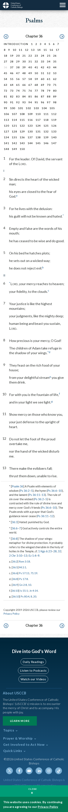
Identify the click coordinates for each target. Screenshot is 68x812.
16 (51, 49)
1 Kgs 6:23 (45, 551)
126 (53, 125)
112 (53, 114)
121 (14, 125)
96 (42, 102)
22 (30, 55)
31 (30, 61)
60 (42, 79)
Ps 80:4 (25, 596)
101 (20, 108)
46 (12, 73)
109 (30, 114)
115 (22, 119)
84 (24, 96)
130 (30, 131)
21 (24, 55)
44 (55, 67)
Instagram (48, 770)
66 (24, 84)
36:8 (15, 538)
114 (14, 119)
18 (5, 55)
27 (5, 61)
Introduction (16, 44)
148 (6, 149)
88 (48, 96)
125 (46, 125)
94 (30, 102)
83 (18, 96)
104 (44, 108)
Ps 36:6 (52, 490)
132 (46, 131)
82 (12, 96)
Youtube (29, 770)
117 (38, 119)
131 (38, 131)
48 (24, 73)
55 (12, 79)
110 (38, 114)
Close (32, 789)
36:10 (15, 590)
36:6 (15, 528)
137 (30, 137)
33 (42, 61)
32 (36, 61)
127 (6, 131)
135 (14, 137)
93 (24, 102)
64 (12, 84)
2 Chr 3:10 (15, 555)
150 (22, 149)
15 (45, 49)
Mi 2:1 (22, 567)
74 (18, 90)
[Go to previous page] (6, 36)
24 (42, 55)
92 (18, 102)
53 (55, 73)
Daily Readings (33, 662)
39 (24, 67)
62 (55, 79)
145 (38, 143)
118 (46, 119)
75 (24, 90)
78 (42, 90)
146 (46, 143)
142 (14, 143)
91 (12, 102)
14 (39, 49)
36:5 (15, 567)
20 (18, 55)
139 (46, 137)
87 (42, 96)
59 (36, 79)
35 (55, 61)
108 (22, 114)
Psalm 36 (17, 486)
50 (36, 73)
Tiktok (58, 770)
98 (55, 102)
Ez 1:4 (32, 555)
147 (53, 143)
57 (24, 79)
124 (38, 125)
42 (42, 67)
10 (14, 49)
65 (18, 84)
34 (48, 61)
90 (5, 102)
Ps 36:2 (24, 490)
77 (36, 90)
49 (30, 73)
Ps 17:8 (23, 579)
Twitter (9, 770)
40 (30, 67)
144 (30, 143)
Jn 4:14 (33, 590)
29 (18, 61)
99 (5, 108)
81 (5, 96)
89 (55, 96)
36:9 (15, 584)
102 (28, 108)
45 (5, 73)
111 (46, 114)
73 (12, 90)
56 (18, 79)
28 (12, 61)
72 (5, 90)
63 (5, 84)
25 (48, 55)
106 (6, 114)
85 (30, 96)
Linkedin (39, 770)
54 (5, 79)
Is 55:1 (24, 590)
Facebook (19, 770)
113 (6, 119)
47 (18, 73)
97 (48, 102)
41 (36, 67)
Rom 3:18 (24, 561)
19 (12, 55)
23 (36, 55)
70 (48, 84)
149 (14, 149)
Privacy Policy (11, 613)
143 (22, 143)
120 (6, 125)
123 (30, 125)
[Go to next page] (62, 36)
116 (30, 119)
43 (48, 67)
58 (30, 79)
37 (12, 67)
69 (42, 84)
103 (36, 108)
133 (53, 131)
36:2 (15, 561)
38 (18, 67)
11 (20, 49)
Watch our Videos (33, 679)
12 (27, 49)
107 (14, 114)
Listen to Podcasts (33, 670)
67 (30, 84)
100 (12, 108)
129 (22, 131)
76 (30, 90)
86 (36, 96)
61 (48, 79)
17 (57, 49)
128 (14, 131)
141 (6, 143)
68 (36, 84)
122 (22, 125)
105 (52, 108)
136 (22, 137)
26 (55, 55)
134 (6, 137)
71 (55, 84)
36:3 (15, 522)
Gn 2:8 (23, 584)
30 (24, 61)
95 (36, 102)
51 (42, 73)
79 (48, 90)
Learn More (20, 720)
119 (53, 119)
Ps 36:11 (34, 494)
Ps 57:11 (24, 573)
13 (33, 49)
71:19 (34, 573)
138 (38, 137)
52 (48, 73)
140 (53, 137)
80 (55, 90)
